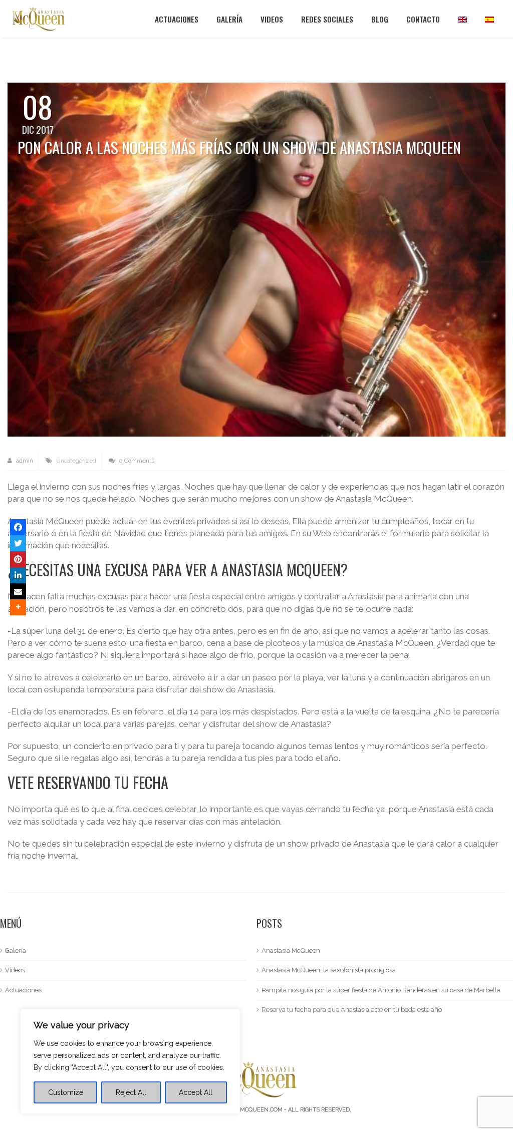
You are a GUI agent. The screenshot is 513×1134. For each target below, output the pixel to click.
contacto (423, 19)
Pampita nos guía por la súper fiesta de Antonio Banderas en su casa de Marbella (381, 990)
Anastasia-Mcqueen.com (245, 1109)
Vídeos (15, 970)
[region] (130, 1061)
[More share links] (18, 607)
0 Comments (135, 460)
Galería (229, 19)
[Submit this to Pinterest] (18, 559)
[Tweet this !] (18, 543)
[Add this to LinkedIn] (18, 575)
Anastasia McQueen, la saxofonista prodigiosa (329, 970)
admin (24, 460)
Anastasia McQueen (291, 950)
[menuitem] (462, 19)
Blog (379, 19)
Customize (65, 1092)
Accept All (195, 1092)
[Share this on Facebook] (18, 527)
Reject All (131, 1092)
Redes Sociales (327, 19)
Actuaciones (176, 19)
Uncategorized (76, 460)
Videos (272, 19)
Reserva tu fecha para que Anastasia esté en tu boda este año (352, 1009)
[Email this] (18, 591)
